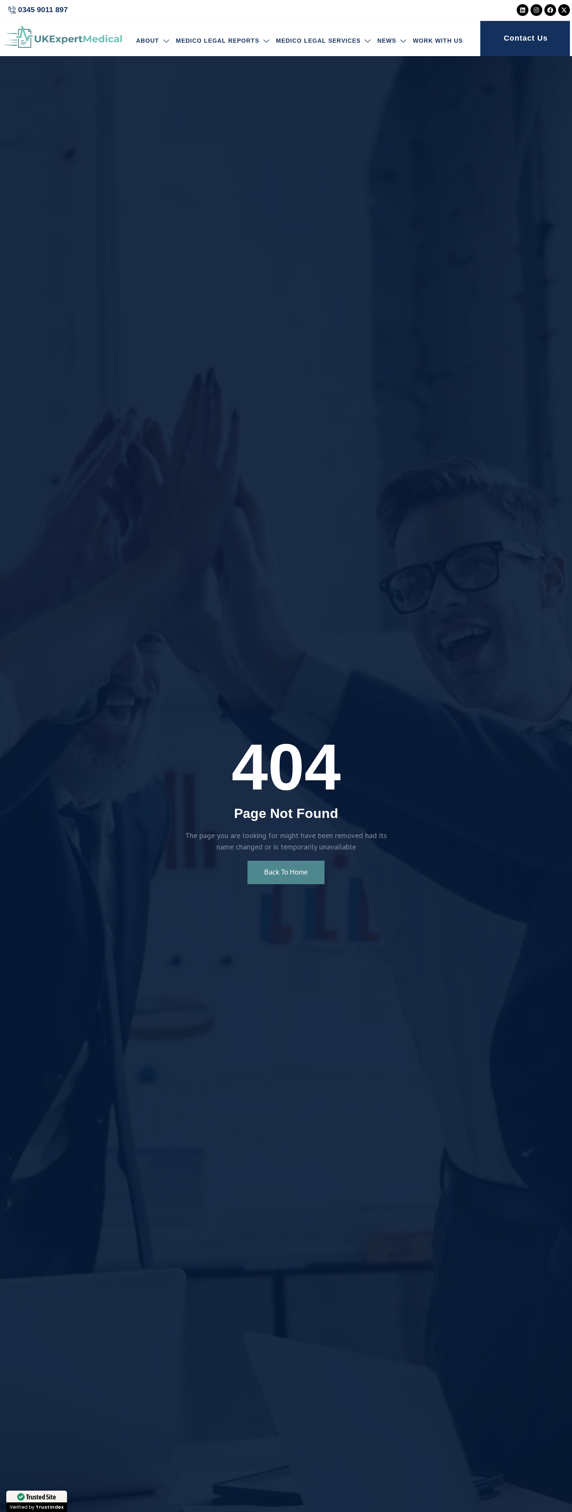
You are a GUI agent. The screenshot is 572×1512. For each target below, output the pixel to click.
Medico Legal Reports (217, 40)
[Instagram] (536, 10)
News (386, 40)
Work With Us (438, 40)
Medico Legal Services (318, 40)
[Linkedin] (522, 10)
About (147, 40)
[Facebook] (550, 10)
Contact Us (526, 38)
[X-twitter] (564, 10)
